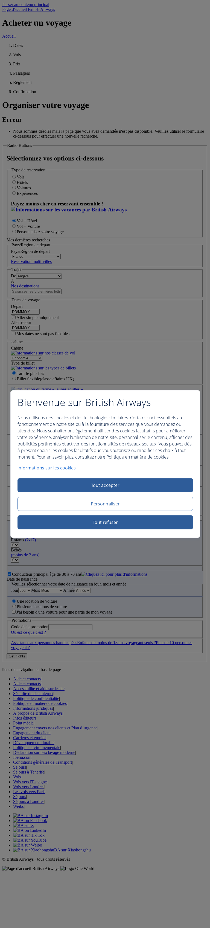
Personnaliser (105, 504)
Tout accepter (105, 485)
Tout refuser (105, 522)
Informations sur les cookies (47, 468)
